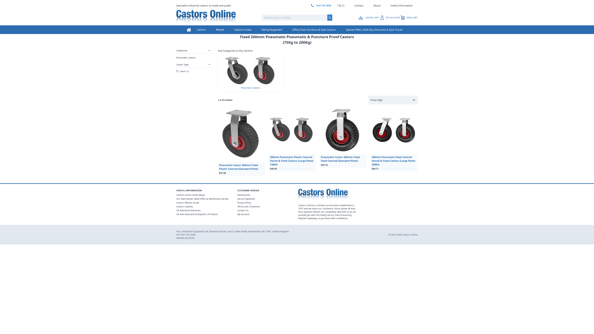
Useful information (401, 5)
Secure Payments (246, 198)
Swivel (184, 71)
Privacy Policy (244, 202)
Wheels (220, 29)
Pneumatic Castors (186, 57)
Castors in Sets (243, 29)
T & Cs (340, 5)
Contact (359, 5)
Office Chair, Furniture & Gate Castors (314, 29)
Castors (201, 29)
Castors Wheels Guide (187, 202)
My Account (243, 214)
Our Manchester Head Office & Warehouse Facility (202, 198)
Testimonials (243, 194)
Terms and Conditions (248, 206)
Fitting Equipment (271, 29)
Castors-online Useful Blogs (190, 194)
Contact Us (242, 210)
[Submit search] (329, 18)
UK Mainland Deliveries (188, 210)
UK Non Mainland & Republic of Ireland (196, 214)
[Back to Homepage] (216, 17)
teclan (191, 237)
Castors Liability (184, 206)
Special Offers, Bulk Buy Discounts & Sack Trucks (374, 29)
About (377, 5)
